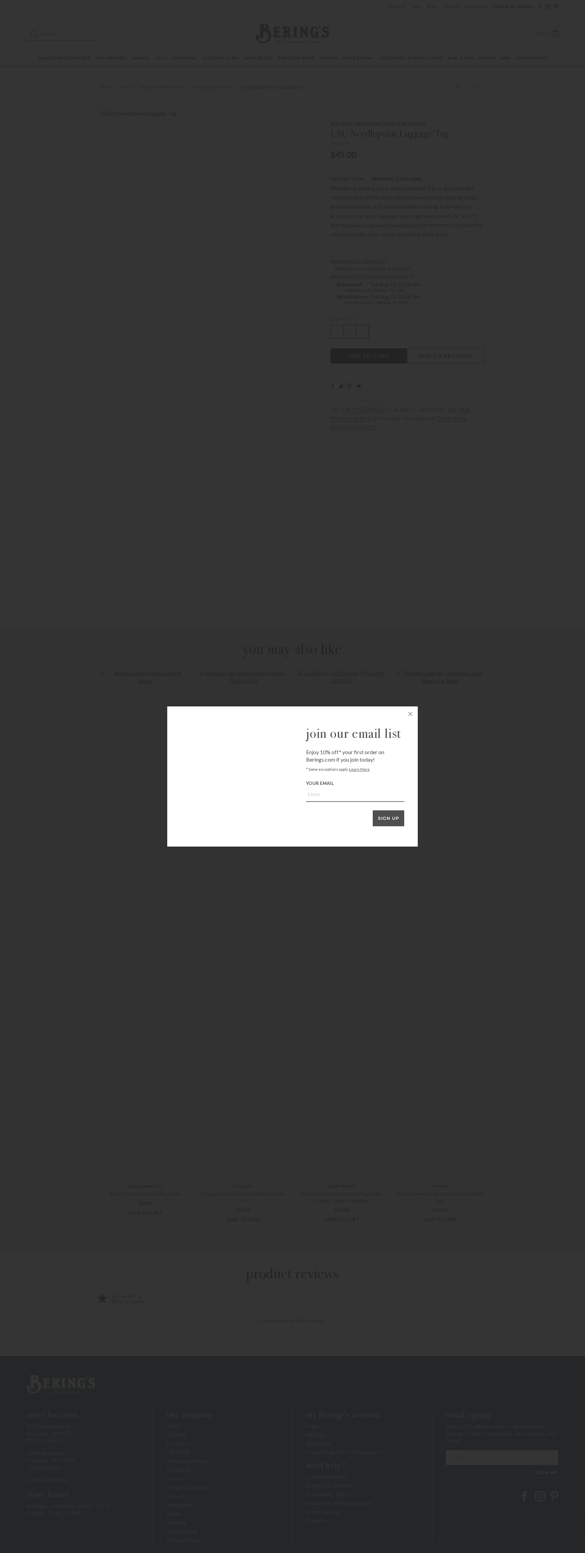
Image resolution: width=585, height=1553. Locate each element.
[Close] (410, 713)
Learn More (359, 769)
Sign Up (388, 818)
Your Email (320, 783)
